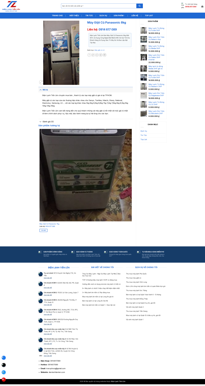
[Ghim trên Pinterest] (100, 55)
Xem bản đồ (48, 278)
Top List (149, 15)
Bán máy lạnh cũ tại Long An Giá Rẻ (95, 301)
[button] (202, 6)
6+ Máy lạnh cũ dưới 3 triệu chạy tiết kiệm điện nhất (101, 288)
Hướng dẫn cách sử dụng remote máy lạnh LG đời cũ (101, 284)
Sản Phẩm (118, 15)
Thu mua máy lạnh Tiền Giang (136, 311)
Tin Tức (89, 15)
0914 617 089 (108, 29)
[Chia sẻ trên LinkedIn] (104, 55)
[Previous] (40, 239)
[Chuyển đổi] (40, 89)
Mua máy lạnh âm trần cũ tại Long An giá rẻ (97, 297)
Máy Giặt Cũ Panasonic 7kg (49, 224)
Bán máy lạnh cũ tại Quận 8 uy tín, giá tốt (140, 303)
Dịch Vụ (103, 15)
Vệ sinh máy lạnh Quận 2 (135, 307)
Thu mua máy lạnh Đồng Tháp (137, 299)
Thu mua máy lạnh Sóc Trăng (136, 290)
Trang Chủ (57, 15)
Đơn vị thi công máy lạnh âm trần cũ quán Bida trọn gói (145, 286)
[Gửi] (139, 6)
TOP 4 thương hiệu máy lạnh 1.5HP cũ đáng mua (99, 280)
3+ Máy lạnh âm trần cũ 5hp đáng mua (96, 292)
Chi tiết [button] (43, 230)
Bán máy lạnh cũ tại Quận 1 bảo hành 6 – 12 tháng (143, 295)
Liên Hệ (134, 15)
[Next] (46, 239)
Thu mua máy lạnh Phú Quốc (136, 274)
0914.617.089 (190, 7)
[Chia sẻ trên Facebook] (89, 55)
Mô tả (45, 90)
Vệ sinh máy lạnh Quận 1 (134, 320)
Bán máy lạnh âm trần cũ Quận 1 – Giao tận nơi (98, 305)
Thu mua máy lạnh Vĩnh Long (136, 282)
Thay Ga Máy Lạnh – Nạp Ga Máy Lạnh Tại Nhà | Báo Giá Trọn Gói (101, 275)
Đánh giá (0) (48, 121)
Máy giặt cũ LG (100, 50)
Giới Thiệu (74, 15)
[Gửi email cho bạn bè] (97, 55)
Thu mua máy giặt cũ (133, 278)
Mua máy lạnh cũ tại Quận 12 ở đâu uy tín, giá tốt (143, 315)
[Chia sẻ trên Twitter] (93, 55)
